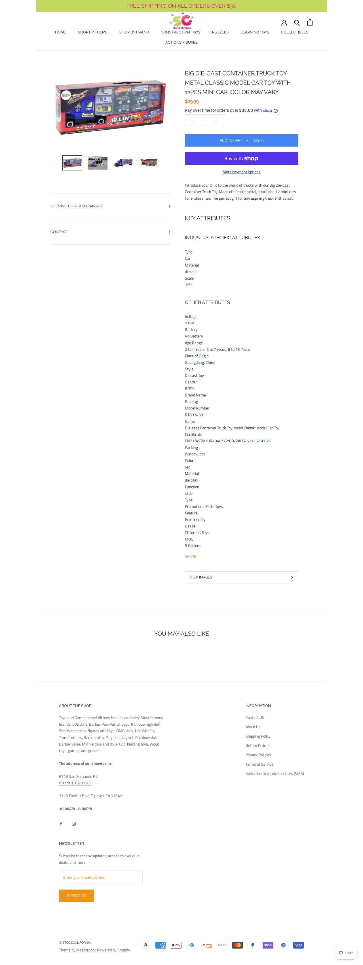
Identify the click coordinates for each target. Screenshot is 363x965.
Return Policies (258, 745)
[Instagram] (74, 823)
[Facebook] (201, 555)
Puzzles (220, 32)
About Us (253, 727)
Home (60, 32)
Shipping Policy (258, 736)
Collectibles (294, 32)
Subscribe (76, 896)
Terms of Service (259, 764)
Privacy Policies (258, 755)
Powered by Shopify (113, 950)
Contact (59, 232)
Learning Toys (254, 32)
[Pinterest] (216, 555)
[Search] (297, 22)
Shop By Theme (92, 32)
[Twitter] (208, 555)
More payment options (242, 172)
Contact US (255, 717)
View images (200, 577)
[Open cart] (310, 22)
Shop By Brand (134, 32)
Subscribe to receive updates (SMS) (275, 773)
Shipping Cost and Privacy (76, 206)
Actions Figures (181, 42)
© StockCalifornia (75, 943)
